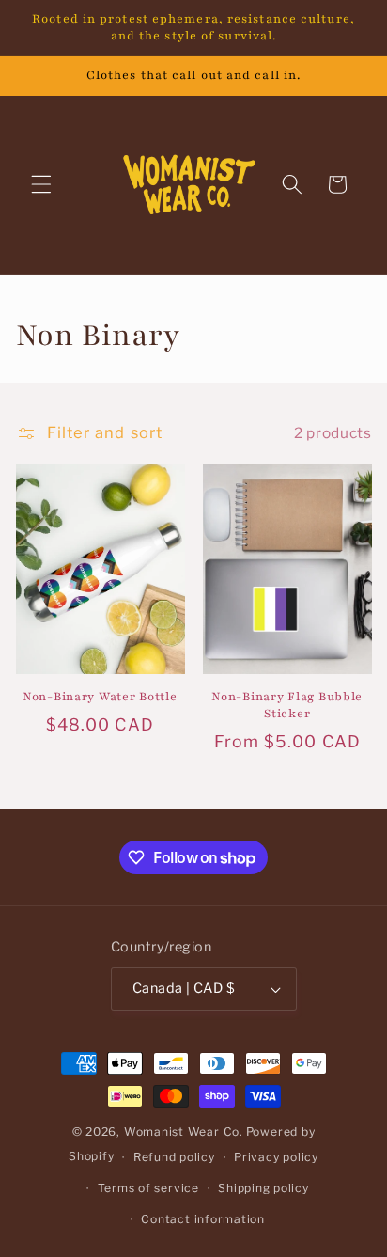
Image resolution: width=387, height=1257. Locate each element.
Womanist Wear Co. (183, 1131)
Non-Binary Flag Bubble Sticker (287, 705)
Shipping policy (263, 1188)
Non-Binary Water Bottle (100, 696)
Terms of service (148, 1188)
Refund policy (174, 1157)
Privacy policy (276, 1157)
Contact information (203, 1219)
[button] (41, 184)
